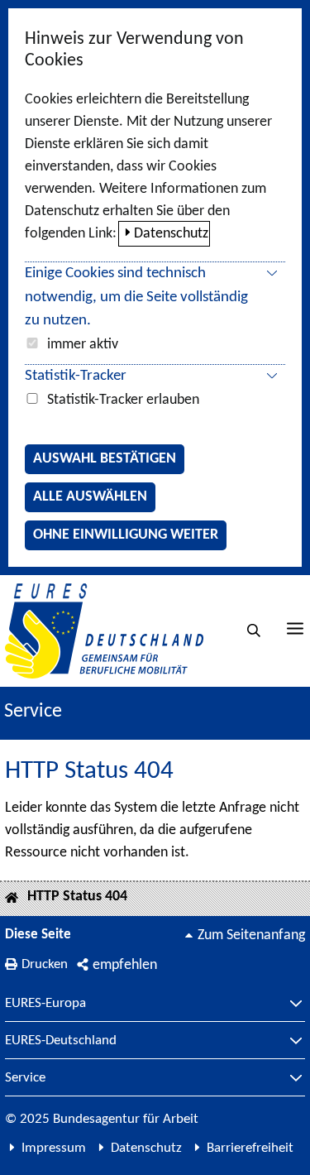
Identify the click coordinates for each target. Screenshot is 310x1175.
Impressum (53, 1148)
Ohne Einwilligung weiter (125, 535)
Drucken (44, 964)
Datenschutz (171, 234)
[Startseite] (11, 899)
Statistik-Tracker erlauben (123, 400)
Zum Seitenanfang (251, 935)
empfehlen (125, 965)
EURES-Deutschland (61, 1041)
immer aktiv (82, 344)
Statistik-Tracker (75, 376)
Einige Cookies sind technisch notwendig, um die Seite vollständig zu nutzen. (136, 297)
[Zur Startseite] (104, 631)
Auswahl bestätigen (104, 459)
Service (25, 1078)
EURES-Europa (45, 1003)
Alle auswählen (90, 497)
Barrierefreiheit (250, 1148)
